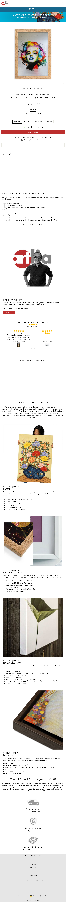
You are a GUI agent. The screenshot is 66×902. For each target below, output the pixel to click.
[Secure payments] (33, 821)
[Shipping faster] (33, 802)
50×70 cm (38, 122)
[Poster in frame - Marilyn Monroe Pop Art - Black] (2, 187)
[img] (33, 324)
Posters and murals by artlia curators (33, 95)
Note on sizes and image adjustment (32, 145)
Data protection (33, 875)
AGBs (33, 870)
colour (33, 110)
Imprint (33, 873)
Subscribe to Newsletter (32, 880)
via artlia (9, 312)
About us (33, 864)
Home (33, 92)
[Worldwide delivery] (33, 840)
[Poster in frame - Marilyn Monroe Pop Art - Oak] (4, 187)
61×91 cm (49, 122)
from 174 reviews (32, 327)
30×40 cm (28, 122)
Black (26, 113)
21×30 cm (17, 122)
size (33, 118)
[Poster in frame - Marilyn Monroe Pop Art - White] (6, 187)
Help (32, 860)
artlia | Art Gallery (32, 856)
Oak (32, 113)
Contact (33, 867)
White (40, 113)
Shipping (29, 104)
